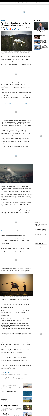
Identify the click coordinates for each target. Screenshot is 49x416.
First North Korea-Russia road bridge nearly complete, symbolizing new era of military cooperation (41, 236)
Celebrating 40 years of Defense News (8, 391)
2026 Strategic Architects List (27, 2)
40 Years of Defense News (37, 2)
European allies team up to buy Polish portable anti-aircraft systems (41, 225)
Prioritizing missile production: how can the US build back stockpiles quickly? (44, 47)
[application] (41, 26)
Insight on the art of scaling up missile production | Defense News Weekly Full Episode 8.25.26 (43, 42)
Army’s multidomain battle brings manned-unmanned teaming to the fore (15, 103)
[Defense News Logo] (12, 1)
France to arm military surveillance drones (9, 230)
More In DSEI (4, 382)
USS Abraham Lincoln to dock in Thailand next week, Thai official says (41, 230)
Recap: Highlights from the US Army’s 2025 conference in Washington (9, 406)
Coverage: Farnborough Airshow (15, 2)
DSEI (3, 20)
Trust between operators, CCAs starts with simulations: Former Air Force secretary (9, 384)
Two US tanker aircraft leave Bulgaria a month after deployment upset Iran (40, 242)
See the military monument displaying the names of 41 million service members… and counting (44, 37)
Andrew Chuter (5, 27)
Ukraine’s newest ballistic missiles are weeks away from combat (41, 246)
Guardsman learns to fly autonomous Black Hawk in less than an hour (11, 398)
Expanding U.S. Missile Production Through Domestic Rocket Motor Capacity (39, 31)
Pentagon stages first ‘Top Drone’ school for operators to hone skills (9, 413)
